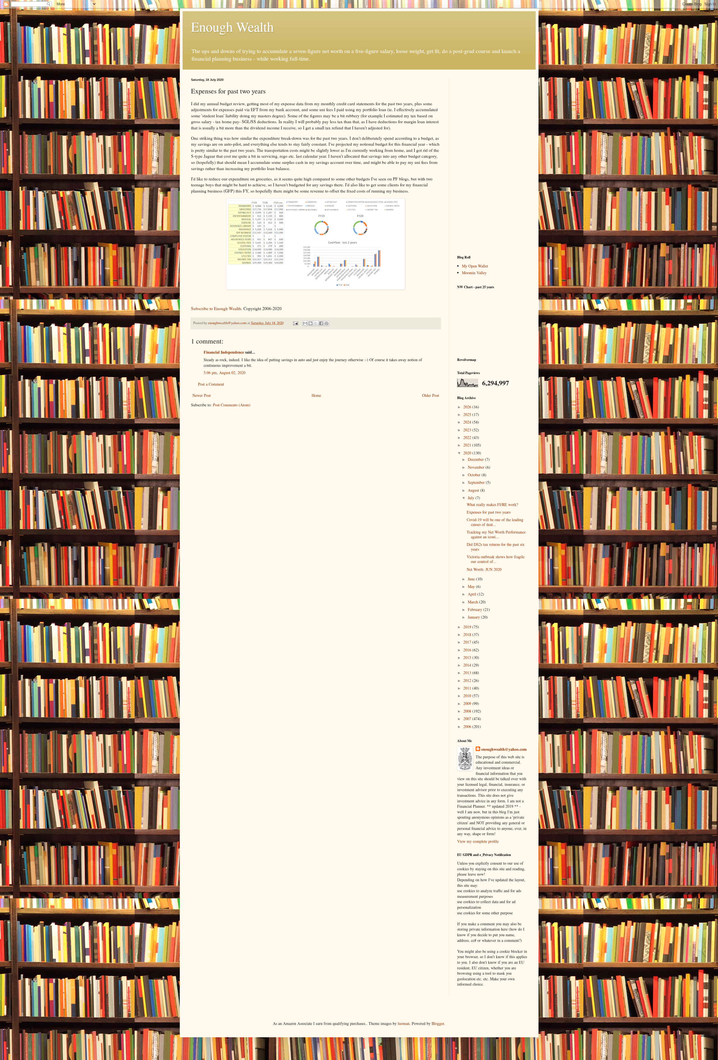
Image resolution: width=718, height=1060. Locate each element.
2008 (467, 711)
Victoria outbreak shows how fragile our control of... (495, 559)
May (472, 586)
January (474, 617)
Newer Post (201, 395)
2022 (467, 437)
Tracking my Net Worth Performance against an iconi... (496, 534)
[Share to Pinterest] (326, 323)
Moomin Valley (474, 272)
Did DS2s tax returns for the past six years (495, 547)
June (472, 578)
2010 (467, 695)
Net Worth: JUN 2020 (484, 569)
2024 (467, 422)
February (475, 609)
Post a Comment (211, 384)
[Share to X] (316, 323)
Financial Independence (224, 352)
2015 (467, 657)
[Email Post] (295, 322)
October (475, 474)
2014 (467, 665)
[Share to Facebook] (321, 323)
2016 (467, 650)
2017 (467, 642)
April (472, 594)
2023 (467, 429)
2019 (467, 626)
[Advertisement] (492, 162)
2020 (467, 452)
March (473, 602)
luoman (403, 1023)
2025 (467, 414)
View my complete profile (478, 841)
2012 (467, 680)
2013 (467, 672)
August (474, 490)
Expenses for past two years (488, 512)
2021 (467, 445)
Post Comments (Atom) (231, 404)
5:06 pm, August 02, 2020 (224, 372)
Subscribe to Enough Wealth (216, 308)
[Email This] (305, 323)
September (477, 482)
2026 (467, 406)
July (471, 497)
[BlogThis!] (310, 323)
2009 (467, 703)
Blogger (438, 1023)
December (476, 459)
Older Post (430, 395)
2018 (467, 634)
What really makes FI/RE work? (492, 504)
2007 (467, 718)
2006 (467, 726)
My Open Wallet (475, 266)
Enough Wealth (232, 26)
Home (316, 395)
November (476, 467)
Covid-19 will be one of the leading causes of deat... (495, 522)
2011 (467, 688)
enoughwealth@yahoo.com (504, 749)
